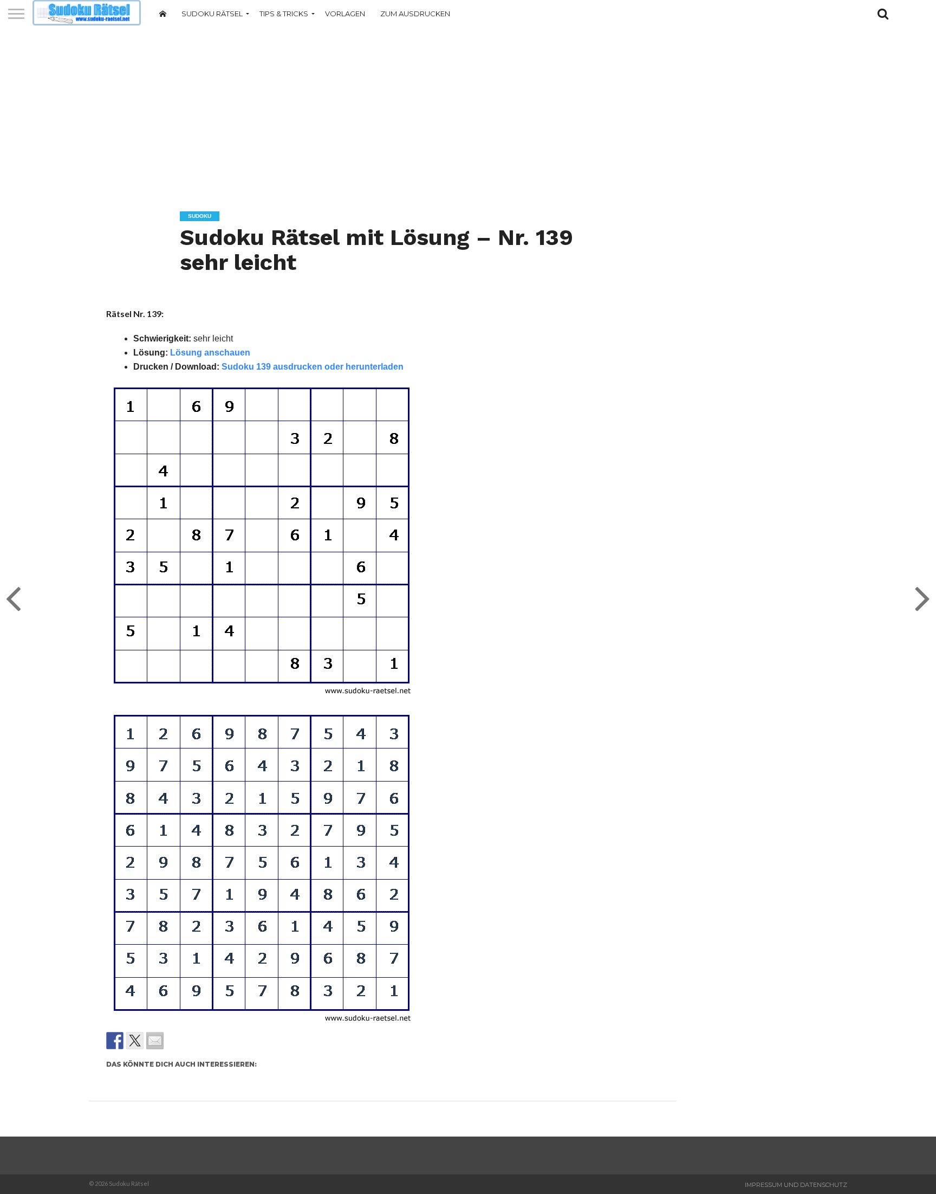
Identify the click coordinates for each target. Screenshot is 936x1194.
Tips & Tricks (283, 13)
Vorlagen (345, 13)
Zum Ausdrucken (415, 13)
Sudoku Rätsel (212, 13)
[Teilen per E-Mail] (155, 1040)
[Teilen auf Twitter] (135, 1040)
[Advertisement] (468, 111)
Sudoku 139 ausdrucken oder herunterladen (313, 366)
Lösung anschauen (210, 352)
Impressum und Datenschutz (796, 1185)
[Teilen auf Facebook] (114, 1040)
